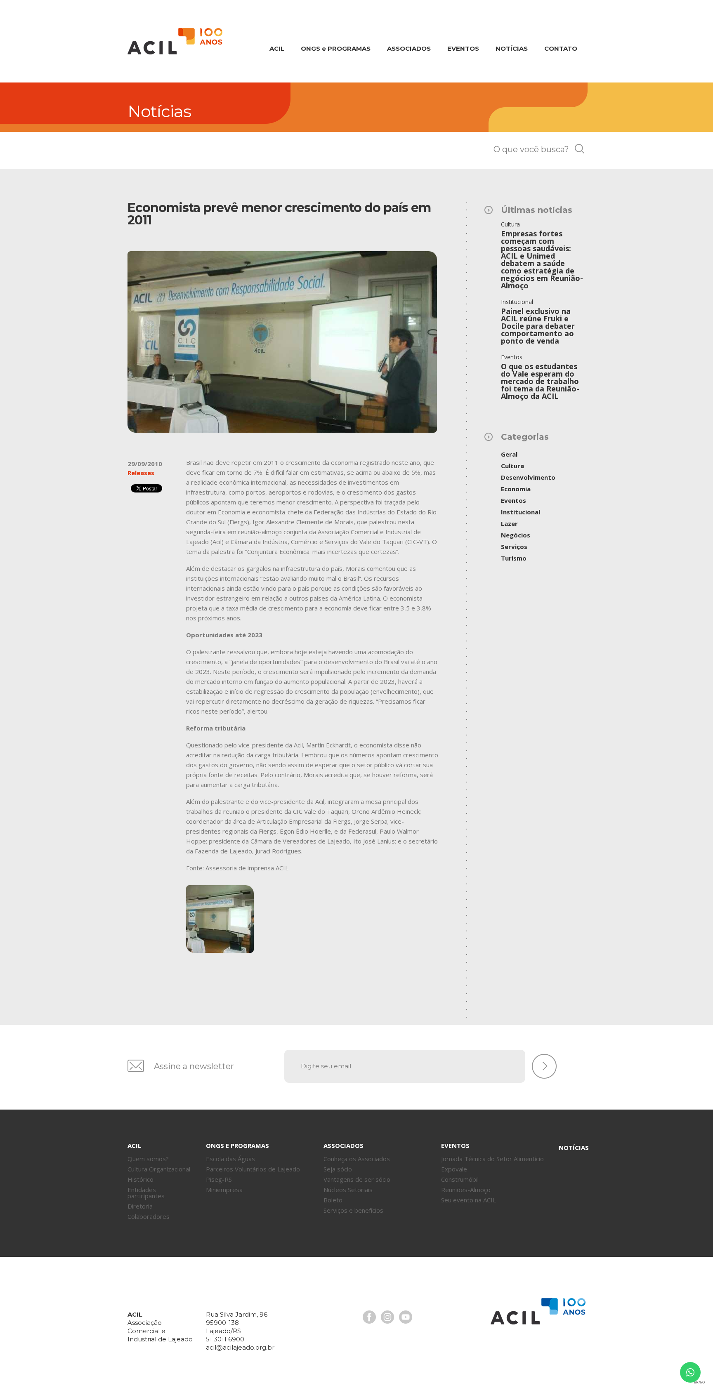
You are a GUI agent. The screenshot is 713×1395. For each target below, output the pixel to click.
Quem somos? (148, 1159)
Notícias (512, 48)
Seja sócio (337, 1169)
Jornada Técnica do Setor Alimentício (492, 1159)
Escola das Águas (230, 1159)
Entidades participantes (146, 1192)
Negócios (515, 535)
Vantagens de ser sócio (356, 1179)
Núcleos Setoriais (348, 1189)
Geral (509, 454)
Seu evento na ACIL (468, 1200)
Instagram (387, 1317)
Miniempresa (224, 1189)
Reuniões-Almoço (466, 1189)
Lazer (509, 523)
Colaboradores (148, 1216)
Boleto (332, 1200)
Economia (516, 488)
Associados (409, 48)
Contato (560, 48)
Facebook (369, 1317)
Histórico (140, 1179)
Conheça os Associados (356, 1159)
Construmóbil (460, 1179)
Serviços (514, 546)
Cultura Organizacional (158, 1169)
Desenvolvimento (528, 477)
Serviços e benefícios (353, 1210)
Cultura (512, 465)
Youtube (405, 1317)
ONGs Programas (336, 48)
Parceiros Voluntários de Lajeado (253, 1169)
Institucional (520, 512)
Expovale (454, 1169)
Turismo (513, 558)
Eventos (463, 48)
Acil (174, 41)
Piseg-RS (219, 1179)
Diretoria (140, 1206)
